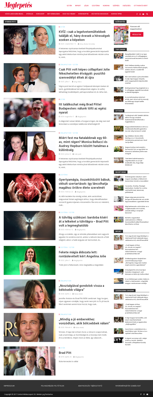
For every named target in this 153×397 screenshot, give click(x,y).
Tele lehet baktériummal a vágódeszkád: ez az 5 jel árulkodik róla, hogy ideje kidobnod (134, 162)
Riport (78, 5)
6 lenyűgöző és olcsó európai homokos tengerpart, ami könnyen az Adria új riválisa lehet (137, 272)
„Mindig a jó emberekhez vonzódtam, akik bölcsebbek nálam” (84, 322)
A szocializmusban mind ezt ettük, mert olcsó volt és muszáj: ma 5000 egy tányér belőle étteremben (137, 100)
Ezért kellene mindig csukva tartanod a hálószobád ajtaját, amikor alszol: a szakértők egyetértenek (136, 68)
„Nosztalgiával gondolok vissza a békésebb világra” (81, 288)
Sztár (69, 5)
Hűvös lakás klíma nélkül (14, 14)
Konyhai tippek (116, 14)
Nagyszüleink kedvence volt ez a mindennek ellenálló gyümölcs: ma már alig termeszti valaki (136, 129)
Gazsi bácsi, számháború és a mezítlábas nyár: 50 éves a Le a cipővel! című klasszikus (136, 331)
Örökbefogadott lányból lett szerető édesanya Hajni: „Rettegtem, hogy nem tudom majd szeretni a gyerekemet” (136, 262)
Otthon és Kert (141, 5)
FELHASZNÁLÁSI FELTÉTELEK (52, 386)
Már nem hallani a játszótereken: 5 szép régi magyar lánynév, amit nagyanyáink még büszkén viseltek (137, 80)
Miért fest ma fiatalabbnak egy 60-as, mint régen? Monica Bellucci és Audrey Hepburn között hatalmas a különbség (83, 144)
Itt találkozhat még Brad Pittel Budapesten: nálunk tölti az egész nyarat (82, 109)
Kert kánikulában (53, 14)
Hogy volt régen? (69, 14)
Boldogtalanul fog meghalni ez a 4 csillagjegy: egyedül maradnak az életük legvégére (137, 90)
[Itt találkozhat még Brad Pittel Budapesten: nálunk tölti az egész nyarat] (29, 112)
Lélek (86, 5)
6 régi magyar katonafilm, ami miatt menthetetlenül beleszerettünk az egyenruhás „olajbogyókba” (136, 321)
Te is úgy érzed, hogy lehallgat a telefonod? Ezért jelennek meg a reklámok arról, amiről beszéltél (136, 238)
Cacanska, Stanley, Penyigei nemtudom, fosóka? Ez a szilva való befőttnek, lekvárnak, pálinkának (136, 189)
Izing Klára (77, 81)
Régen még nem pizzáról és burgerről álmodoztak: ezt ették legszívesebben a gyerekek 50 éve (137, 199)
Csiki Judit (77, 154)
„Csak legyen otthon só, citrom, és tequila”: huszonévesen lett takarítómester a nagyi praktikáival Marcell (133, 249)
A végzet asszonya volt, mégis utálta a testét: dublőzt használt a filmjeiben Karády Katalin (136, 341)
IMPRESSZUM (9, 386)
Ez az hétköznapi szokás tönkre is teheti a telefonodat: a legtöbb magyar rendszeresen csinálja (137, 281)
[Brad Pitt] (29, 361)
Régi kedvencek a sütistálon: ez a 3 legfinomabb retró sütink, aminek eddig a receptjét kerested (137, 209)
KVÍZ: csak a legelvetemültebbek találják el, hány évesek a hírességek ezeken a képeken (84, 36)
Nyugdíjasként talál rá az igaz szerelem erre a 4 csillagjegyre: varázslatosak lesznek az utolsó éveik (136, 57)
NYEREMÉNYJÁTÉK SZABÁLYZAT (128, 386)
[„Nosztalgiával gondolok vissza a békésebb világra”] (29, 293)
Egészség (126, 5)
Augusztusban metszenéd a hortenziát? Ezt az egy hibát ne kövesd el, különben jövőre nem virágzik (136, 150)
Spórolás (29, 14)
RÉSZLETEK (136, 34)
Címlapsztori (65, 64)
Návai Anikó (78, 294)
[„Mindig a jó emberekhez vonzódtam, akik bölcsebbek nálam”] (29, 327)
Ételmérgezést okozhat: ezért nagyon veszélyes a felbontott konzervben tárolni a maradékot (136, 179)
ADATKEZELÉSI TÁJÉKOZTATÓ (90, 386)
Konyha (106, 5)
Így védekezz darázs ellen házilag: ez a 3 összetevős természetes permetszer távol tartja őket (136, 139)
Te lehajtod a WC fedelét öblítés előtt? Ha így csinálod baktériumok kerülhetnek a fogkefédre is (137, 118)
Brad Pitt (65, 353)
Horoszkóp (40, 14)
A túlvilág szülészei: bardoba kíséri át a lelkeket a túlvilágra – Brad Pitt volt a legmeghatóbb (84, 222)
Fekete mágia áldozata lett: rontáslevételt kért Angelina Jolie (82, 254)
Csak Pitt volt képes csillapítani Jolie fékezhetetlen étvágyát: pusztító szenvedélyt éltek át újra (84, 74)
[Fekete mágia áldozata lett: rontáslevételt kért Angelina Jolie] (29, 260)
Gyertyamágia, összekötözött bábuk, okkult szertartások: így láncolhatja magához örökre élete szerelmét (85, 184)
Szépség (116, 5)
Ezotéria (96, 5)
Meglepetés (81, 116)
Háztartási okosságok (99, 14)
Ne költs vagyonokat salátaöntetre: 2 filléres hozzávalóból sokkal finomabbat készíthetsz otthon (137, 221)
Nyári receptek (83, 14)
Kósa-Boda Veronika (87, 44)
